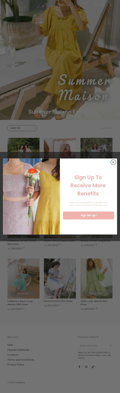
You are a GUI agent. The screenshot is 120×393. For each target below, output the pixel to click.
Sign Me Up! (88, 215)
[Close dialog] (113, 162)
